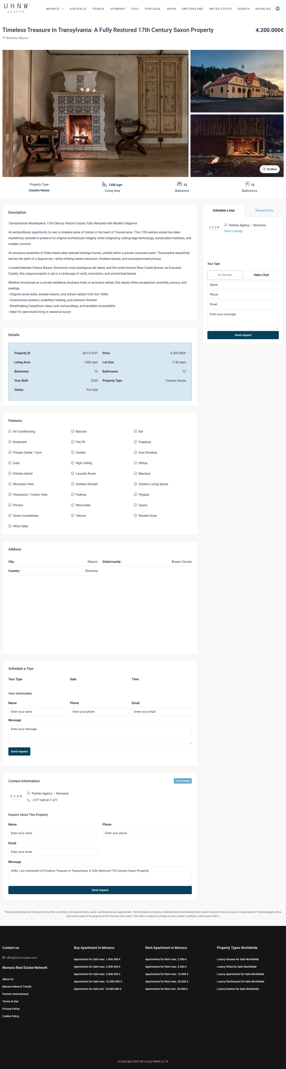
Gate (16, 463)
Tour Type (15, 679)
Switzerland (192, 8)
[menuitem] (278, 9)
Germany (117, 8)
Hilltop (143, 463)
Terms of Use (10, 1001)
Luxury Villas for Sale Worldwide (237, 966)
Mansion (145, 473)
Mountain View (23, 484)
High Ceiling (84, 463)
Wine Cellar (20, 526)
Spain (171, 8)
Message (14, 720)
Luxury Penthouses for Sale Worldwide (240, 981)
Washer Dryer (148, 516)
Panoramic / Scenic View (30, 494)
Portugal (153, 8)
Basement (20, 442)
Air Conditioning (24, 431)
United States (220, 8)
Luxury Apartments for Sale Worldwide (240, 974)
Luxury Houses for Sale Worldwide (238, 959)
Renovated (83, 505)
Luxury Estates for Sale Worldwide (238, 988)
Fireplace (145, 442)
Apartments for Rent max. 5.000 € (166, 966)
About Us (7, 979)
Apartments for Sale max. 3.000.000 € (97, 966)
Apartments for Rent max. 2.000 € (166, 959)
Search (244, 8)
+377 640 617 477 (45, 800)
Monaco (53, 8)
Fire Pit (80, 442)
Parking (81, 494)
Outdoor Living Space (153, 484)
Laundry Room (86, 473)
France (98, 8)
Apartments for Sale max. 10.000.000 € (98, 981)
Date (73, 679)
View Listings (183, 781)
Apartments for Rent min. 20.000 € (166, 988)
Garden (81, 452)
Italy (135, 8)
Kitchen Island (22, 473)
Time (135, 679)
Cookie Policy (10, 1016)
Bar (141, 431)
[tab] (224, 210)
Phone (74, 703)
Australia (78, 8)
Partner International (15, 994)
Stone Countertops (26, 516)
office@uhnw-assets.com (21, 957)
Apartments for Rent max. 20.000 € (166, 981)
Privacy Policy (11, 1008)
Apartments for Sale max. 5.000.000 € (97, 974)
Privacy (18, 505)
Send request (19, 751)
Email (135, 703)
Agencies (263, 8)
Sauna (143, 505)
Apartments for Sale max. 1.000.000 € (97, 959)
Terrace (81, 516)
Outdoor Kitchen (87, 484)
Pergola (144, 494)
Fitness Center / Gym (27, 452)
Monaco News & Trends (16, 986)
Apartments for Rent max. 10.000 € (166, 974)
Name (12, 703)
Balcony (81, 431)
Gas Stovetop (148, 452)
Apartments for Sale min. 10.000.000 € (97, 988)
